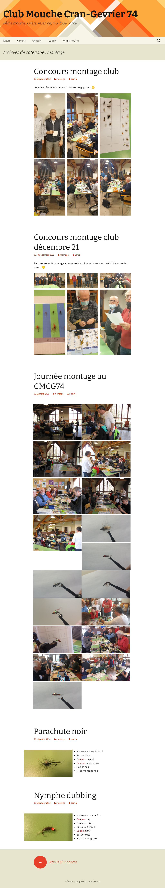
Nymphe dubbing (65, 795)
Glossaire (37, 40)
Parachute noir (60, 731)
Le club (52, 40)
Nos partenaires (71, 40)
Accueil (6, 40)
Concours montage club (76, 71)
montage (60, 78)
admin (74, 78)
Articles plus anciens (57, 862)
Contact (21, 40)
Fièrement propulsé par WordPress (82, 881)
